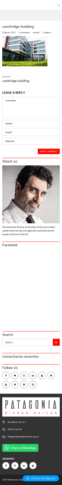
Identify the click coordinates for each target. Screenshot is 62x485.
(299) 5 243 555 (15, 429)
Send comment (48, 151)
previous (15, 79)
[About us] (31, 194)
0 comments (24, 32)
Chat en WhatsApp (23, 448)
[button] (41, 478)
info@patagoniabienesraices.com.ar (23, 436)
